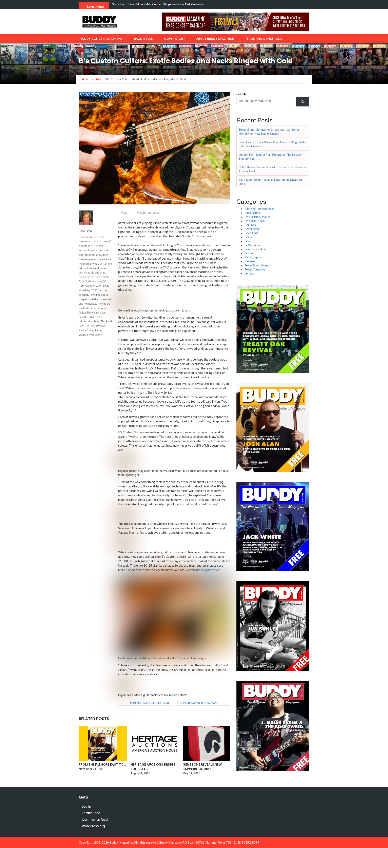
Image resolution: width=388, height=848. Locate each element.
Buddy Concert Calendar (101, 39)
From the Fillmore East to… (102, 764)
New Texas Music (256, 249)
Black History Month (257, 217)
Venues (249, 273)
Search (241, 94)
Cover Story (174, 39)
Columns (250, 225)
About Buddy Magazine (215, 39)
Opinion (249, 253)
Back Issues (143, 39)
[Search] (302, 101)
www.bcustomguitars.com (203, 570)
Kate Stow (85, 231)
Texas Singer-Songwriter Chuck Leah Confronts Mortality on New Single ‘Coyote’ (269, 131)
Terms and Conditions (263, 39)
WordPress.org (93, 826)
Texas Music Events (257, 265)
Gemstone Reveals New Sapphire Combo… (202, 766)
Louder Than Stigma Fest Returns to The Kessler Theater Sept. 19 (154, 4)
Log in (86, 806)
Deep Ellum (252, 233)
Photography (253, 257)
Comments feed (95, 819)
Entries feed (91, 813)
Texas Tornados (255, 269)
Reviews (250, 261)
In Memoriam (253, 245)
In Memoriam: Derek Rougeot (149, 702)
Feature (250, 237)
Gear (124, 212)
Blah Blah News (255, 221)
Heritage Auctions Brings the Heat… (153, 766)
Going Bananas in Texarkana (199, 702)
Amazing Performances (259, 209)
